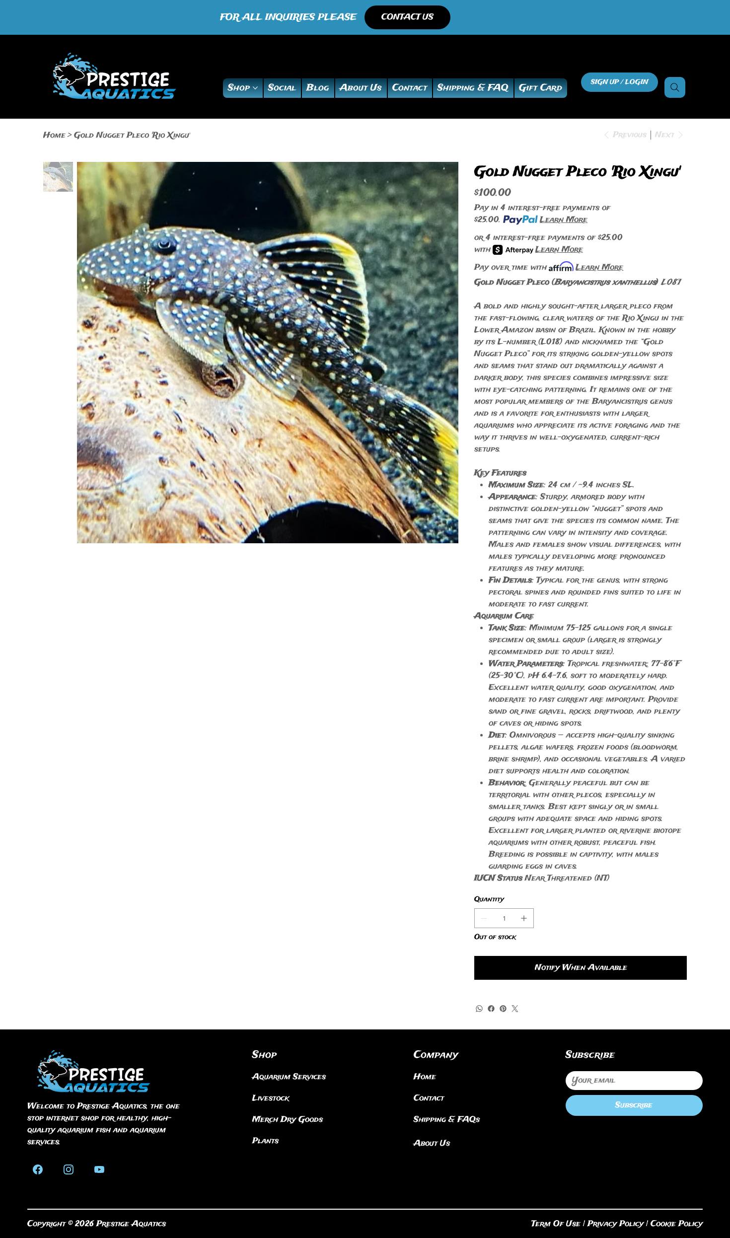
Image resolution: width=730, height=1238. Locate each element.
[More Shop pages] (255, 87)
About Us (432, 1143)
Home (425, 1077)
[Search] (674, 87)
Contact (429, 1098)
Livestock (270, 1098)
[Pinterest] (503, 1009)
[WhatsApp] (479, 1009)
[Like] (37, 1168)
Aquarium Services (289, 1077)
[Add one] (524, 918)
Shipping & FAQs (447, 1119)
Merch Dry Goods (287, 1119)
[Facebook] (491, 1009)
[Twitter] (515, 1009)
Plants (265, 1141)
